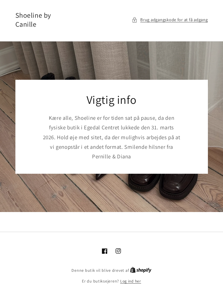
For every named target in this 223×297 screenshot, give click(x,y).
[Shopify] (141, 270)
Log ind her (130, 281)
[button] (170, 19)
